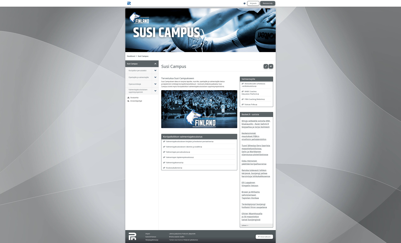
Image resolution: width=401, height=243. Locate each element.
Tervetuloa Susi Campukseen (177, 78)
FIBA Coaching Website (254, 99)
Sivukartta (134, 97)
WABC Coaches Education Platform (249, 92)
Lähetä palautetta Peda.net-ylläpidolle (182, 234)
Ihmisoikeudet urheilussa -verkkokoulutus (253, 85)
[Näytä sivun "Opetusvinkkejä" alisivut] (155, 84)
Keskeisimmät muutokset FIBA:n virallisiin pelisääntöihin (254, 136)
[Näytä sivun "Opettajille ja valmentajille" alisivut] (155, 77)
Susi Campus (143, 56)
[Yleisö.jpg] (199, 127)
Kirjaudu (253, 3)
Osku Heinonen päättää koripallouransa (254, 162)
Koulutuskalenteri (173, 168)
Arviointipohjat (136, 101)
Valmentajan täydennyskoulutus (179, 157)
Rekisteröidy (268, 3)
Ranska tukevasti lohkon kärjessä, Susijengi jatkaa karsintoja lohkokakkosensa (256, 173)
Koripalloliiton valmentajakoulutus (182, 136)
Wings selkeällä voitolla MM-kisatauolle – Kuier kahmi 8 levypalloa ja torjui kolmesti (256, 123)
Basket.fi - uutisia (250, 114)
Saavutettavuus (150, 237)
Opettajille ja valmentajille (139, 77)
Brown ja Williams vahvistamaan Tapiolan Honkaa (251, 195)
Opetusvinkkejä (135, 84)
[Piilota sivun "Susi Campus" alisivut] (155, 63)
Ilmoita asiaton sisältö (176, 237)
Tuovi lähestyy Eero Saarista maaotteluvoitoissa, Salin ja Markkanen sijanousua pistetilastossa (256, 150)
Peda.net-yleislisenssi (190, 240)
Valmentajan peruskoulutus (177, 152)
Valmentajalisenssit (174, 162)
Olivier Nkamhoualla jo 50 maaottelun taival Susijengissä (252, 216)
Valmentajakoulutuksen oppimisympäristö (138, 90)
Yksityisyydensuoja (151, 240)
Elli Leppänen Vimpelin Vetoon (250, 184)
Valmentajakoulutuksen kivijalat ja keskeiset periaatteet (189, 141)
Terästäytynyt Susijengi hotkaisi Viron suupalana (254, 206)
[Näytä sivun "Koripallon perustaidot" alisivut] (155, 70)
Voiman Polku (250, 104)
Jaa (271, 66)
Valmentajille (248, 79)
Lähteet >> (245, 225)
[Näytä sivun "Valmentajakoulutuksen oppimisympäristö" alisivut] (155, 90)
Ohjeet (147, 234)
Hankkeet (131, 56)
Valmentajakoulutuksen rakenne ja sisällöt (183, 147)
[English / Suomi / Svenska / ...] (244, 3)
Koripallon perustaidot (137, 70)
